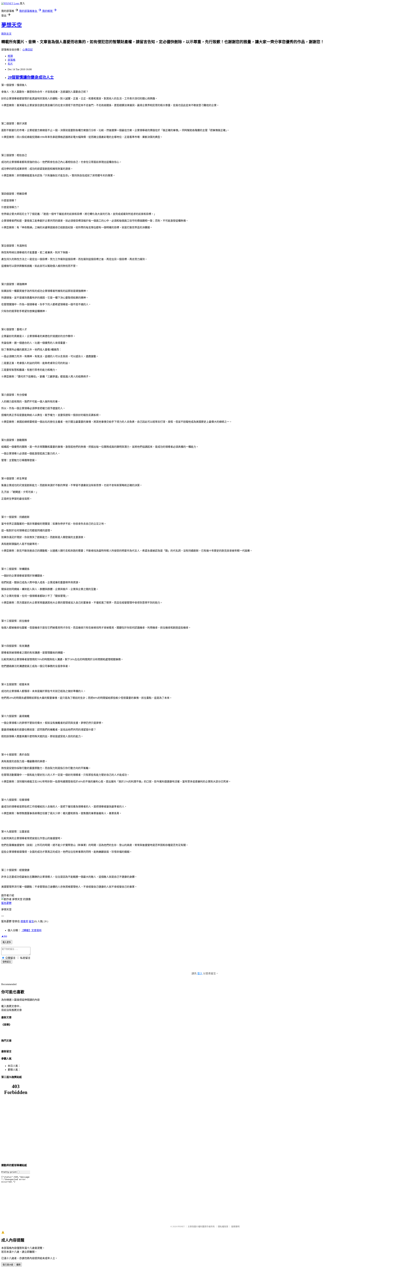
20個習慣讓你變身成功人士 (31, 77)
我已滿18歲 (8, 1264)
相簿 (10, 56)
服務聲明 (235, 1226)
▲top (4, 936)
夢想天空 (11, 25)
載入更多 (7, 942)
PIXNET (181, 1226)
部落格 (11, 60)
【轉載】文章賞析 (31, 930)
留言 (31, 921)
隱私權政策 (223, 1226)
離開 (18, 1264)
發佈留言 (7, 962)
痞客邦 (24, 921)
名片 (10, 63)
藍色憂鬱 (6, 903)
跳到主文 (6, 33)
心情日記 (27, 49)
